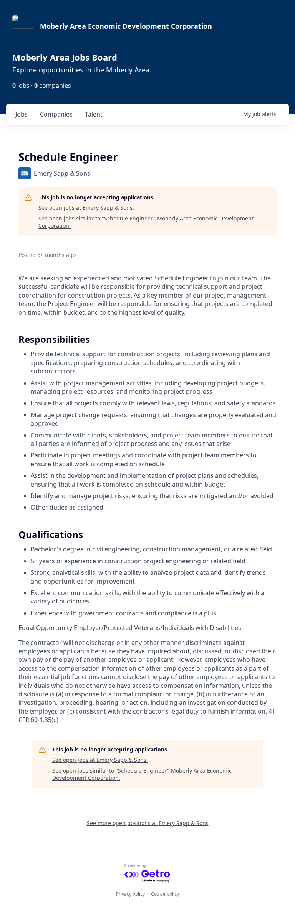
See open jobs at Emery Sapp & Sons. (86, 207)
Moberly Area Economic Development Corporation (126, 26)
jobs (21, 114)
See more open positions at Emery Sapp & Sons (148, 823)
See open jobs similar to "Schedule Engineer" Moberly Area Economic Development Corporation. (146, 222)
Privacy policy (130, 894)
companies (56, 114)
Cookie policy (165, 894)
